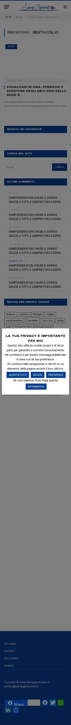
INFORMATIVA (36, 386)
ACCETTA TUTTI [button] (18, 374)
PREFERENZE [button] (56, 374)
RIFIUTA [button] (37, 374)
